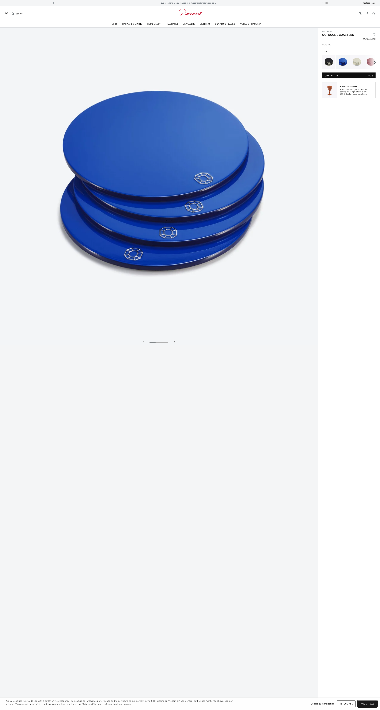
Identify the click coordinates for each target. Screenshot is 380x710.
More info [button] (326, 44)
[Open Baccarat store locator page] (6, 13)
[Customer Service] (361, 13)
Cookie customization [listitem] (322, 703)
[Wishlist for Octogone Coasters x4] (374, 35)
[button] (53, 3)
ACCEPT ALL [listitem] (367, 703)
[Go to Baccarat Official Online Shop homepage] (190, 13)
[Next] (174, 342)
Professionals (369, 3)
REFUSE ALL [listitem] (346, 703)
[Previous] (143, 342)
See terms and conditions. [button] (356, 94)
